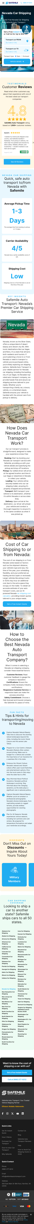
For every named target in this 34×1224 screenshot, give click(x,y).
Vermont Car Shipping (25, 1004)
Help (19, 1145)
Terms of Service (13, 1221)
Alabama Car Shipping (6, 932)
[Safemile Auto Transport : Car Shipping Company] (12, 3)
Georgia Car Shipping (9, 969)
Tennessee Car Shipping (22, 995)
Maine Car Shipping (24, 947)
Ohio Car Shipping (8, 1021)
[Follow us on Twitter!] (12, 1113)
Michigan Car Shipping (22, 960)
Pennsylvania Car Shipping (7, 1033)
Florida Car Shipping (8, 966)
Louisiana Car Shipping (22, 943)
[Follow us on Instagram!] (7, 1113)
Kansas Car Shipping (24, 934)
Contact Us (22, 1131)
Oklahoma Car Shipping (6, 1025)
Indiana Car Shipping (8, 978)
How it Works (7, 1137)
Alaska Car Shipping (8, 936)
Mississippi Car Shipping (23, 970)
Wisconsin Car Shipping (22, 1030)
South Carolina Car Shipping (8, 1043)
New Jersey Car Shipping (7, 998)
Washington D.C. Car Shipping (24, 1020)
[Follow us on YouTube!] (17, 1113)
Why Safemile (7, 1154)
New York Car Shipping (6, 1007)
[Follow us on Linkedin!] (23, 1113)
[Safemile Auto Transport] (17, 1093)
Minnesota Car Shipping (22, 965)
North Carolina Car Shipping (8, 1012)
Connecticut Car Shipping (7, 957)
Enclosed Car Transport (6, 1142)
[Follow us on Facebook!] (2, 1113)
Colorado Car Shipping (6, 952)
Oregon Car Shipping (9, 1029)
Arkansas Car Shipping (6, 943)
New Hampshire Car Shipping (8, 993)
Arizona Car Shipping (9, 939)
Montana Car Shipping (22, 980)
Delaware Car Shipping (6, 962)
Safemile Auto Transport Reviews (24, 1140)
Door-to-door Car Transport (8, 1149)
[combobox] (17, 41)
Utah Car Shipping (24, 1001)
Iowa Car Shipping (24, 931)
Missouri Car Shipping (22, 975)
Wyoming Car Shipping (22, 1035)
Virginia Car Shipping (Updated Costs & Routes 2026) (25, 1009)
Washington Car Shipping (23, 1015)
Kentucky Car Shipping (22, 938)
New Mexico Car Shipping (7, 1002)
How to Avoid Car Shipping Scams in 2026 (24, 1152)
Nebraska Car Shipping (22, 985)
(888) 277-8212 (7, 1169)
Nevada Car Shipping (8, 989)
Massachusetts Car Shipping (24, 955)
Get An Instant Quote (7, 1132)
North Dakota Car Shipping (7, 1017)
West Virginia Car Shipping (23, 1025)
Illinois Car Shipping (8, 975)
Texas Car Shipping (24, 999)
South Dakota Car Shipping (23, 990)
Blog (19, 1135)
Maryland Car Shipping (22, 950)
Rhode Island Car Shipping (7, 1038)
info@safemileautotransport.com (13, 1176)
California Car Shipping (6, 948)
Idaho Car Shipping (8, 972)
